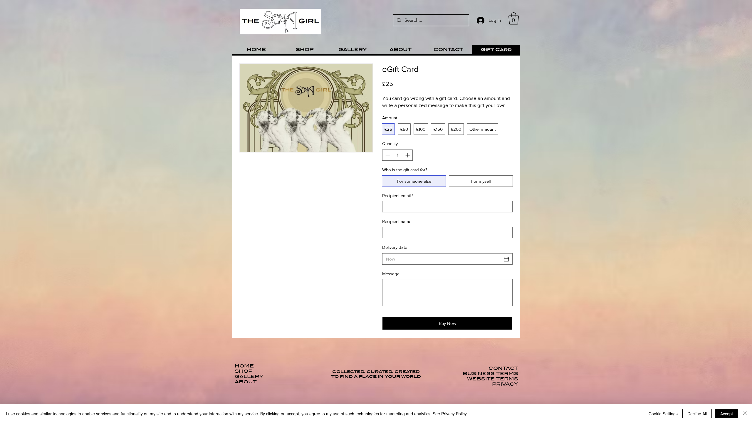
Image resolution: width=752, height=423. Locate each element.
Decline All (697, 414)
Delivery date (394, 247)
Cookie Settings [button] (663, 414)
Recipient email (397, 195)
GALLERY (249, 376)
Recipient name (396, 221)
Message (391, 273)
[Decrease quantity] (387, 155)
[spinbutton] (397, 155)
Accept (726, 414)
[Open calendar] (506, 259)
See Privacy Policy (450, 414)
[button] (513, 18)
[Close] (744, 413)
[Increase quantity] (408, 155)
